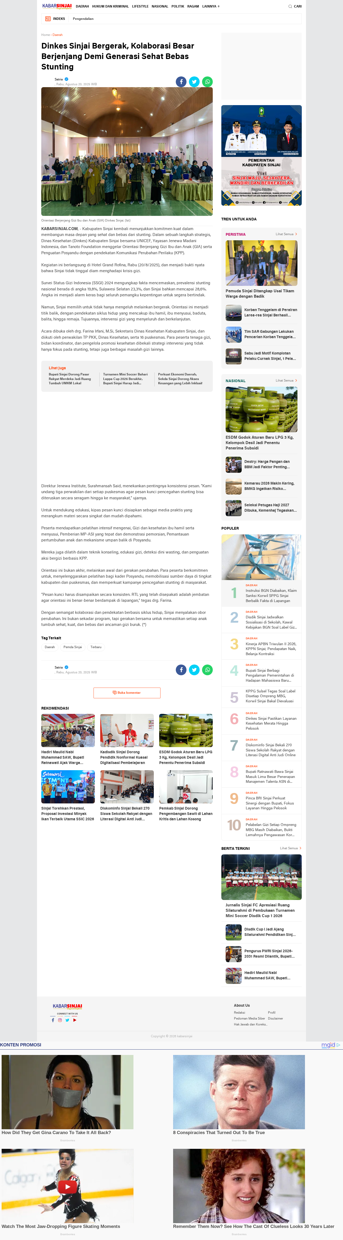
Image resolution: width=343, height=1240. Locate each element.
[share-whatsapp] (207, 81)
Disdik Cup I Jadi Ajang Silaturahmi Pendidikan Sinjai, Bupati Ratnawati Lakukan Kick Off (270, 933)
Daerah (82, 6)
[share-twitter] (194, 81)
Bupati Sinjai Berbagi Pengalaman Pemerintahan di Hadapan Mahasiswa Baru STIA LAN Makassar (270, 676)
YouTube (74, 1027)
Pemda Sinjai (73, 647)
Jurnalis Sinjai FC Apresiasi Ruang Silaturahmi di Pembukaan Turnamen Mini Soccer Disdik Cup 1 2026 (260, 910)
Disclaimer (275, 1018)
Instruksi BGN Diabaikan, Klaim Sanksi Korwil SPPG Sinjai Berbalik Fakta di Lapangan (271, 596)
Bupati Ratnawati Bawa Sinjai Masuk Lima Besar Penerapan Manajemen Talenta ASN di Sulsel (270, 777)
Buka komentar (129, 693)
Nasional (160, 6)
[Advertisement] (127, 437)
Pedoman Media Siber (249, 1018)
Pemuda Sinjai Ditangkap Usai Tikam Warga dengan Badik (260, 294)
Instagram (60, 1027)
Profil (271, 1012)
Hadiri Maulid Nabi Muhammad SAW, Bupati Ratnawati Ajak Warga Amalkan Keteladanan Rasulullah (265, 976)
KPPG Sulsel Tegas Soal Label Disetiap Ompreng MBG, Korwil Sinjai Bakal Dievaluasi (270, 696)
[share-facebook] (181, 81)
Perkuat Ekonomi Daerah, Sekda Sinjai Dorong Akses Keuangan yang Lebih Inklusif (180, 379)
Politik (178, 6)
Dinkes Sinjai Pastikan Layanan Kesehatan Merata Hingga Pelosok (271, 724)
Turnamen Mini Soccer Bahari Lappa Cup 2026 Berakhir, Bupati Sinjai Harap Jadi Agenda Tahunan (125, 379)
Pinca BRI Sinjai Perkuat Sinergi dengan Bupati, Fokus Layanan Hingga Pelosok (270, 803)
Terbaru (96, 647)
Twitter (67, 1027)
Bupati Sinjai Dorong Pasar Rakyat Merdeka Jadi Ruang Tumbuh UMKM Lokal (70, 379)
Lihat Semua (284, 234)
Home (45, 35)
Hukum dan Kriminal (110, 6)
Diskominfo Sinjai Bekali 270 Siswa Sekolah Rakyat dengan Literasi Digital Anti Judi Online (271, 750)
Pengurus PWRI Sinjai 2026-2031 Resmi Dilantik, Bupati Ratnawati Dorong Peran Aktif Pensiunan (270, 954)
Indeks (59, 19)
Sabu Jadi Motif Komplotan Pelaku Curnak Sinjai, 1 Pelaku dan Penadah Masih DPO (270, 357)
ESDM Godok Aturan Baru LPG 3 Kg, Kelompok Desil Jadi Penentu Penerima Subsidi (260, 443)
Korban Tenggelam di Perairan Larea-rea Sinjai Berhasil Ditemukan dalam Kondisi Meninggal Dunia (270, 313)
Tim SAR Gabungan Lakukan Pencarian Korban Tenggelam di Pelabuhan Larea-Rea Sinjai (270, 335)
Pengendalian (83, 19)
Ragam (193, 6)
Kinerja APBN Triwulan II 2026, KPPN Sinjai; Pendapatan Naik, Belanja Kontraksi (271, 649)
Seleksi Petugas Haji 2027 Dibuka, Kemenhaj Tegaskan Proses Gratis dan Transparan (270, 508)
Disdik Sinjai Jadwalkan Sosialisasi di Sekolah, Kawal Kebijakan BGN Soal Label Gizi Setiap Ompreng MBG (270, 622)
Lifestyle (140, 6)
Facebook (52, 1027)
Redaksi (239, 1012)
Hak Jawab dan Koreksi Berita (251, 1024)
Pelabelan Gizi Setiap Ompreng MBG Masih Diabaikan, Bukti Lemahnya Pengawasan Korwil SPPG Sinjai (271, 830)
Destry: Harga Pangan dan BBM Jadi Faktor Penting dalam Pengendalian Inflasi (267, 465)
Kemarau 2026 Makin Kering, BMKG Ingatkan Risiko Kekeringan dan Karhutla (269, 487)
